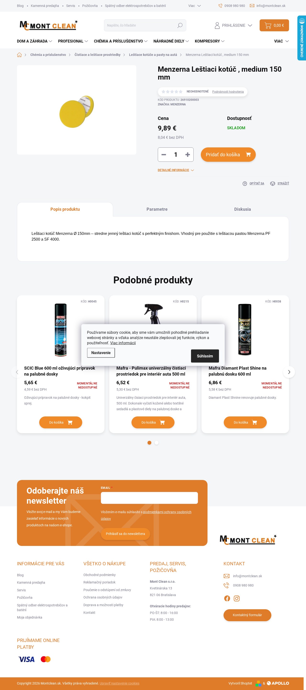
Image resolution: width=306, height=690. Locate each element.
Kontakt (89, 613)
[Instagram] (236, 597)
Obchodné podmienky (99, 575)
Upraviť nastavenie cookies (119, 683)
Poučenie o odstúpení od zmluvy (107, 590)
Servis (70, 6)
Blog (20, 6)
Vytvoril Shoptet (240, 683)
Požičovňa (90, 6)
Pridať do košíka (223, 154)
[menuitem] (35, 41)
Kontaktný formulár (247, 615)
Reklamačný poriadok (99, 582)
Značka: (172, 104)
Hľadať (180, 25)
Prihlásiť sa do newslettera (125, 534)
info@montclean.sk (247, 576)
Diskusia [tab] (242, 209)
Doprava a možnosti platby (103, 605)
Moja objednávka (29, 617)
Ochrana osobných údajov (102, 597)
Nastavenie (101, 352)
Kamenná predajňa (45, 6)
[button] (149, 442)
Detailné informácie (173, 170)
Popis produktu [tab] (65, 209)
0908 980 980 (243, 585)
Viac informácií (123, 343)
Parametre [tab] (157, 209)
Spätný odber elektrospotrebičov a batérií (135, 6)
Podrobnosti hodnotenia (228, 91)
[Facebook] (227, 597)
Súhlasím (205, 356)
